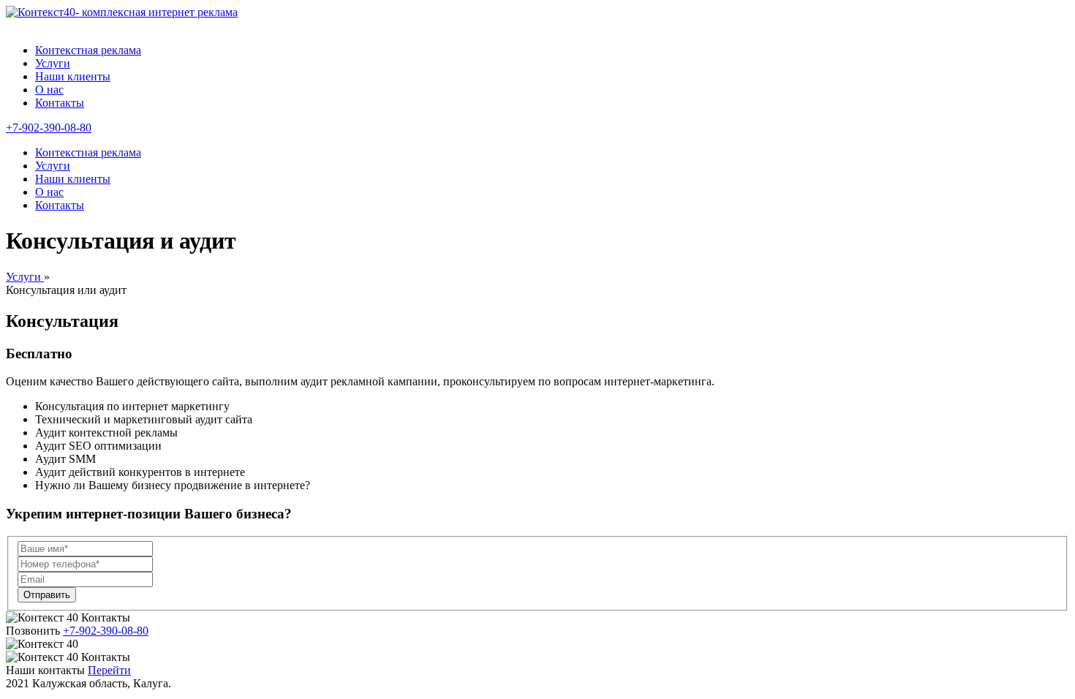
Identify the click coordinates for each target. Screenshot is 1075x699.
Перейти (109, 670)
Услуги (52, 63)
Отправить (46, 594)
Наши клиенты (72, 76)
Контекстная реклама (88, 50)
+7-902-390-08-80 (48, 127)
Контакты (59, 103)
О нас (49, 89)
